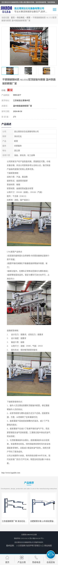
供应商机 (20, 18)
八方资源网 (21, 546)
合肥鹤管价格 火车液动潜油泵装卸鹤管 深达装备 (22, 521)
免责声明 (30, 546)
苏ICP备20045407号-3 (36, 538)
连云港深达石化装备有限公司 (24, 542)
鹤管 (28, 18)
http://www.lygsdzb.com (10, 473)
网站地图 (48, 546)
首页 (13, 18)
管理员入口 (39, 546)
